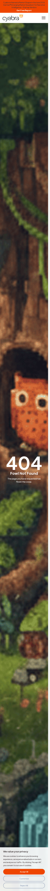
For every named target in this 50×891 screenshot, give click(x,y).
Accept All (24, 872)
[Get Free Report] (24, 6)
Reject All (24, 885)
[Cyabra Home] (13, 17)
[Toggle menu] (44, 18)
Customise (24, 878)
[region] (24, 869)
